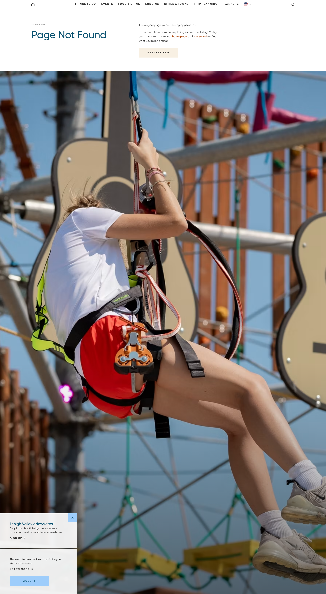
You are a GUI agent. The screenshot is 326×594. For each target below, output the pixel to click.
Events (107, 3)
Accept (29, 580)
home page (179, 36)
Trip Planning (206, 3)
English (247, 4)
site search (201, 36)
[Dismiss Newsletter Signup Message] (72, 517)
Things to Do (85, 3)
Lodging (152, 3)
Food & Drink (129, 3)
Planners (230, 3)
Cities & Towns (176, 3)
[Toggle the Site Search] (293, 4)
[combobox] (247, 4)
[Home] (32, 4)
